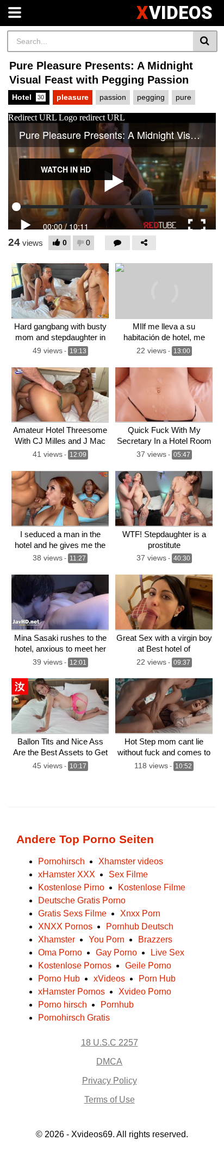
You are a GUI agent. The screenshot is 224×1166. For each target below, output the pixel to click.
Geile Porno (148, 965)
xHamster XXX (66, 874)
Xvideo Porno (145, 991)
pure (183, 97)
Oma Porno (60, 952)
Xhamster (56, 939)
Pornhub (117, 1004)
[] (205, 41)
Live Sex (167, 952)
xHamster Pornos (71, 991)
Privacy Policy (109, 1080)
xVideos (109, 978)
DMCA (109, 1061)
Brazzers (155, 939)
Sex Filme (128, 874)
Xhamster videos (130, 861)
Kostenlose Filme (151, 887)
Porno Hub (59, 978)
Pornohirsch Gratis (74, 1017)
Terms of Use (109, 1099)
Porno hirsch (62, 1004)
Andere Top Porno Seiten (85, 839)
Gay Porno (116, 952)
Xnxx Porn (140, 913)
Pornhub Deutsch (139, 926)
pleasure (73, 97)
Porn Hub (157, 978)
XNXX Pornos (65, 926)
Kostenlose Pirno (71, 887)
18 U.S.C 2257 (109, 1042)
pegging (151, 97)
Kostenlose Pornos (74, 965)
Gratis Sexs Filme (72, 913)
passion (112, 97)
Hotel (28, 97)
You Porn (107, 939)
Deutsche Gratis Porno (82, 900)
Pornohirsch (61, 861)
